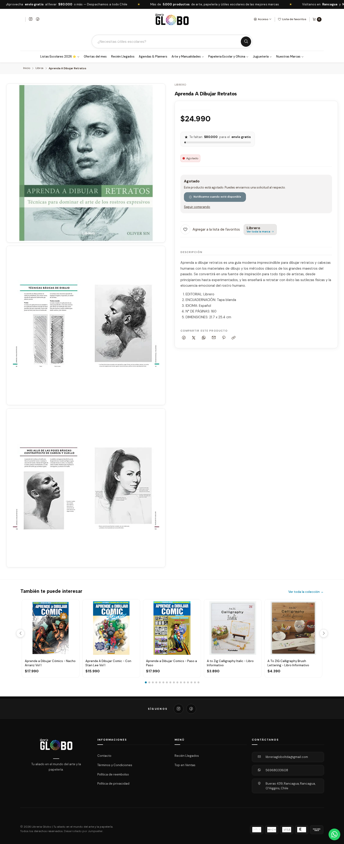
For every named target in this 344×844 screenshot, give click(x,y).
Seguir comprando (197, 207)
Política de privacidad (113, 784)
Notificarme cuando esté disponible (217, 196)
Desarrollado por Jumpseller (83, 831)
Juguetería (261, 56)
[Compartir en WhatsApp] (203, 338)
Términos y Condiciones (114, 765)
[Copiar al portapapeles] (233, 338)
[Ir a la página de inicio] (172, 19)
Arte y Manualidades (186, 56)
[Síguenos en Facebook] (38, 19)
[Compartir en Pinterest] (223, 338)
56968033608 (277, 770)
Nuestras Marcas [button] (288, 56)
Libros (40, 68)
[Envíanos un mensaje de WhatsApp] (334, 834)
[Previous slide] (20, 633)
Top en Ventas (185, 765)
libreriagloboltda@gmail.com (287, 757)
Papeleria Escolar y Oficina (226, 56)
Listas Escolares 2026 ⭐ (58, 56)
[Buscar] (246, 41)
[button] (146, 682)
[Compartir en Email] (213, 338)
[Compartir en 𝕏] (193, 338)
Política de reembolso (113, 774)
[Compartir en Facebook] (183, 338)
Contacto (104, 756)
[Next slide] (323, 633)
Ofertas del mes (95, 56)
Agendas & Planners (153, 56)
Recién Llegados (123, 56)
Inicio (26, 68)
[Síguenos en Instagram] (31, 19)
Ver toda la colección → (306, 592)
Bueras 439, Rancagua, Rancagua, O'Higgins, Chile (290, 786)
